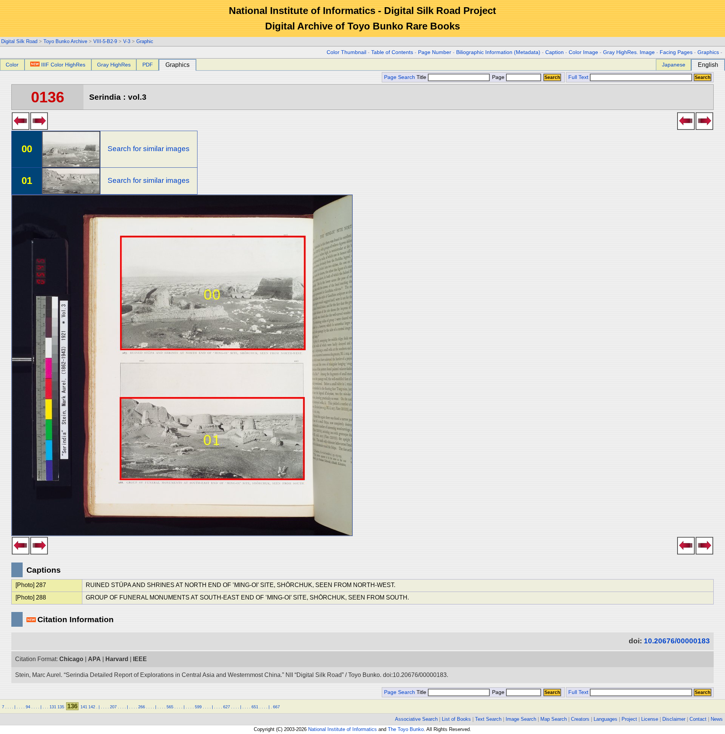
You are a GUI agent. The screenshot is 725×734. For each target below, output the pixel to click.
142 (91, 707)
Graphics (708, 52)
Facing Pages (676, 52)
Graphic (144, 41)
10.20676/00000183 (677, 641)
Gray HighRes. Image (629, 52)
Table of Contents (392, 52)
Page (498, 77)
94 (28, 707)
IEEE (140, 659)
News (717, 719)
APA (94, 659)
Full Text (578, 77)
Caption (554, 52)
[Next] (39, 127)
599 (198, 707)
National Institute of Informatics (342, 729)
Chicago (71, 659)
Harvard (116, 659)
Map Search (553, 719)
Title (422, 77)
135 (60, 707)
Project (629, 719)
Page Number (434, 52)
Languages (605, 719)
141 (83, 707)
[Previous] (20, 127)
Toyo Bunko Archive (65, 41)
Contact (698, 719)
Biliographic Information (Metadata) (498, 52)
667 (276, 707)
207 (113, 707)
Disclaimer (673, 719)
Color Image (583, 52)
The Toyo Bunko (406, 729)
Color (12, 65)
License (649, 719)
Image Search (521, 719)
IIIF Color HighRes (63, 65)
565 (170, 707)
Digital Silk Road (19, 41)
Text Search (488, 719)
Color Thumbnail (346, 52)
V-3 (126, 41)
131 (52, 707)
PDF (147, 65)
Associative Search (416, 719)
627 (226, 707)
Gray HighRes (114, 65)
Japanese (673, 65)
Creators (580, 719)
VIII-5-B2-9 (105, 41)
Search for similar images (149, 149)
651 (254, 707)
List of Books (456, 719)
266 (141, 707)
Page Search (399, 77)
